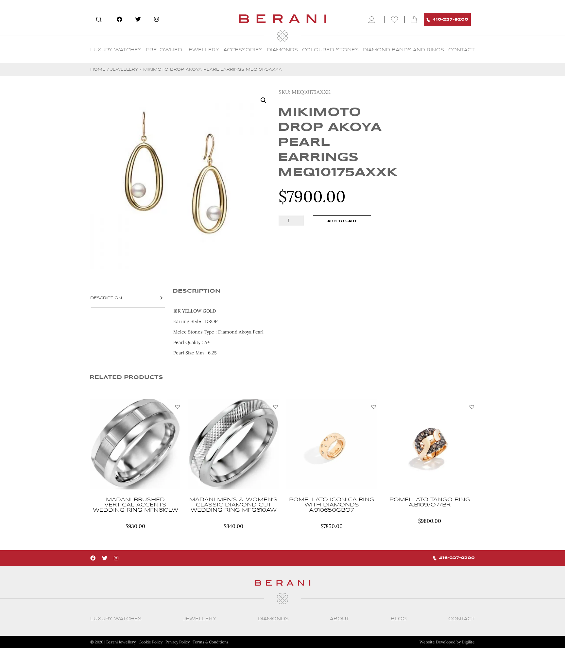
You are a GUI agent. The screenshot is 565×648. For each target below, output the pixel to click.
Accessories (243, 50)
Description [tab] (106, 298)
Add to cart (342, 221)
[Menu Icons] (373, 19)
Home (97, 69)
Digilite (468, 641)
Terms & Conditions (211, 641)
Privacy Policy (177, 641)
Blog (399, 619)
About (339, 619)
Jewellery (202, 50)
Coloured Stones (330, 50)
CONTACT (461, 50)
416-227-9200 (450, 19)
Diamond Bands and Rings (403, 50)
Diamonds (282, 50)
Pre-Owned (164, 50)
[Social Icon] (119, 19)
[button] (177, 407)
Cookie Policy (151, 641)
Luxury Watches (116, 50)
